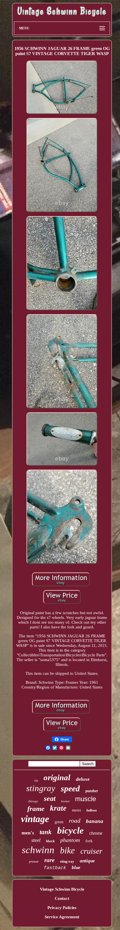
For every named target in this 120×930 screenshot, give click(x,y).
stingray (40, 788)
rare (49, 860)
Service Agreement (62, 917)
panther (91, 791)
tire (36, 780)
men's (27, 833)
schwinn (38, 849)
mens (76, 810)
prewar (34, 861)
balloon (92, 810)
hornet (65, 801)
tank (46, 832)
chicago (33, 801)
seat (50, 798)
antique (87, 860)
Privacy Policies (61, 907)
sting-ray (67, 861)
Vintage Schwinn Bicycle (62, 889)
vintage (35, 819)
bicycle (70, 830)
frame (35, 808)
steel (35, 840)
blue (76, 867)
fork (89, 841)
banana (94, 821)
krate (58, 808)
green (59, 822)
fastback (55, 867)
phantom (70, 840)
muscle (85, 799)
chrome (95, 833)
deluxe (83, 779)
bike (67, 850)
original (57, 777)
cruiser (91, 851)
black (50, 841)
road (74, 820)
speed (70, 788)
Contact (62, 898)
